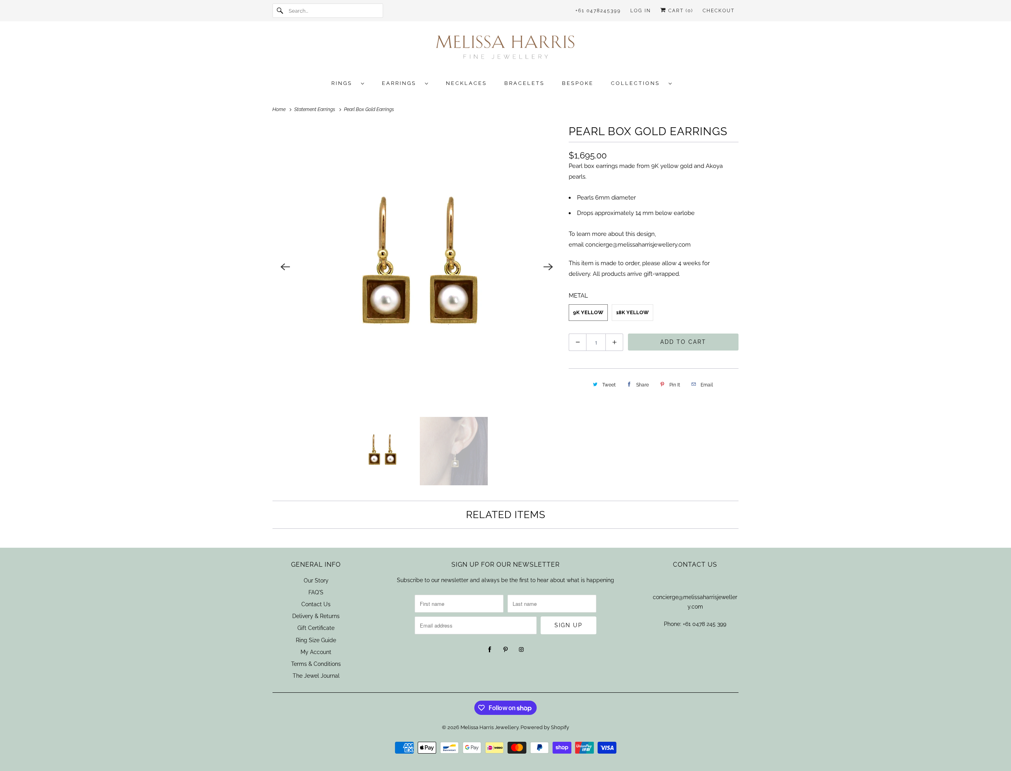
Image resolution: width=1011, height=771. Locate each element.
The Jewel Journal (316, 676)
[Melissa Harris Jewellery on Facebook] (490, 650)
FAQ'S (315, 592)
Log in (640, 10)
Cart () (679, 10)
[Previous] (285, 266)
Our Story (316, 580)
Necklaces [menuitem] (466, 83)
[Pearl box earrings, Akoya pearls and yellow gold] (416, 266)
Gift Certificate (315, 628)
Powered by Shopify (545, 727)
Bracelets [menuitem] (524, 83)
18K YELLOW (632, 312)
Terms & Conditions (316, 664)
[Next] (548, 266)
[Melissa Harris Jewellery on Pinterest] (505, 650)
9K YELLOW (588, 312)
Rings (344, 83)
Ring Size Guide (316, 640)
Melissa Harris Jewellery (489, 727)
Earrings (401, 83)
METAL (578, 295)
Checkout (719, 10)
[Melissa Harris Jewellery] (505, 49)
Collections (638, 83)
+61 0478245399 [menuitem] (598, 10)
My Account (316, 652)
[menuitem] (351, 83)
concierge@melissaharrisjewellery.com (638, 244)
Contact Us (316, 604)
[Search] (280, 11)
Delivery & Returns (316, 616)
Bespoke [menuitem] (578, 83)
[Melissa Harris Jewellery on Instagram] (521, 650)
